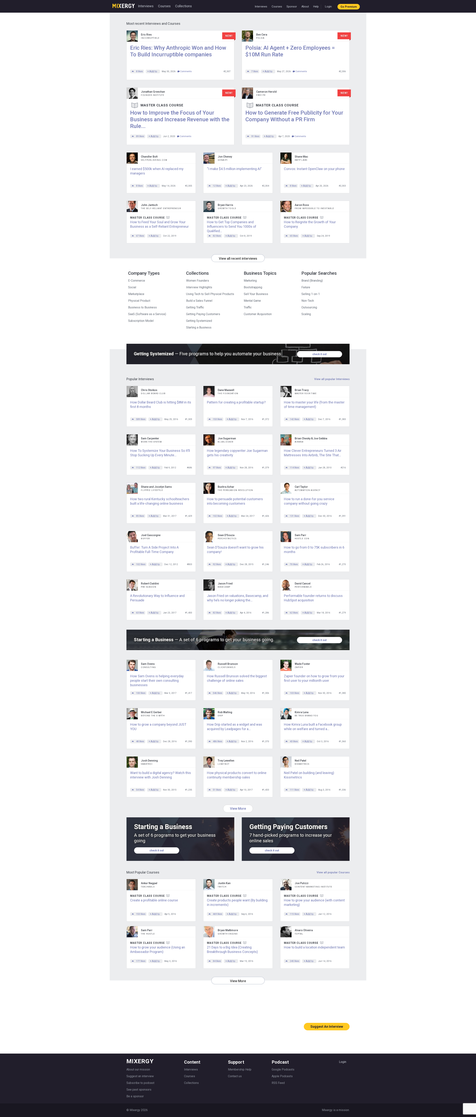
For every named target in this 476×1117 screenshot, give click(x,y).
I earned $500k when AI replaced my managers (157, 171)
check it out (319, 354)
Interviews (146, 6)
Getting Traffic (195, 307)
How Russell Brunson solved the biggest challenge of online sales (237, 678)
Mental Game (252, 300)
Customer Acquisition (258, 314)
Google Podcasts (283, 1069)
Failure (305, 287)
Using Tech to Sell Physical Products (210, 294)
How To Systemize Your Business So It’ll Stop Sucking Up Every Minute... (160, 453)
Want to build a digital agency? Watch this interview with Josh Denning (160, 775)
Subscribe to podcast (140, 1083)
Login (328, 6)
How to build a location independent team (314, 947)
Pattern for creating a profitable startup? (236, 402)
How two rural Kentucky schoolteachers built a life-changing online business (159, 501)
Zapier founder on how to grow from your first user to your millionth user (314, 678)
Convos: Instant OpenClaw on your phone (314, 169)
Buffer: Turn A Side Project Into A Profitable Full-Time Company (154, 549)
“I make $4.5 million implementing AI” (234, 169)
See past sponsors (138, 1089)
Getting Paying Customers (203, 314)
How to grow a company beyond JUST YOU (158, 726)
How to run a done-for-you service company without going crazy (309, 501)
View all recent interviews (238, 258)
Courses (164, 6)
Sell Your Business (256, 294)
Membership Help (239, 1069)
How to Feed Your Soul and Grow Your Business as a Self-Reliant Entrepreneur (159, 224)
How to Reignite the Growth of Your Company (310, 224)
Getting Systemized (199, 321)
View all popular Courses (333, 872)
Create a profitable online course (154, 900)
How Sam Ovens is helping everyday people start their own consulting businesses (157, 680)
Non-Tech (307, 300)
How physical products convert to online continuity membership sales (236, 775)
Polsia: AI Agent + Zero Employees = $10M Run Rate (290, 51)
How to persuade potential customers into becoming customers (235, 501)
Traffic (248, 307)
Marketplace (136, 294)
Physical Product (139, 300)
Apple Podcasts (282, 1076)
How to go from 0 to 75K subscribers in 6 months (314, 549)
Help (316, 6)
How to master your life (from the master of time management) (314, 404)
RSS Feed (278, 1083)
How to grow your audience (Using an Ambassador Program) (157, 949)
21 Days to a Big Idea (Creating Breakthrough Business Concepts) (232, 949)
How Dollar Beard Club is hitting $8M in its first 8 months (160, 404)
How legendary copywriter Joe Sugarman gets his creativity (237, 453)
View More (238, 808)
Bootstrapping (253, 287)
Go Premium (348, 6)
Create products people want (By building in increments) (237, 902)
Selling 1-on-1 (310, 294)
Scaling (306, 314)
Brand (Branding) (312, 280)
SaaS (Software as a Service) (147, 314)
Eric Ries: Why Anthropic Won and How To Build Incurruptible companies (178, 51)
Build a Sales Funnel (199, 300)
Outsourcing (309, 307)
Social (132, 287)
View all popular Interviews (332, 379)
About (305, 6)
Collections (183, 6)
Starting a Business (198, 327)
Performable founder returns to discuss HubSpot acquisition (313, 598)
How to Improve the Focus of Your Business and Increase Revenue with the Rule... (179, 119)
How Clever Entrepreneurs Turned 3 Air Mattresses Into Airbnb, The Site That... (312, 453)
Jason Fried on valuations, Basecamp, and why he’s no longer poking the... (237, 598)
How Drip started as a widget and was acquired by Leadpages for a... (234, 726)
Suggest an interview (140, 1076)
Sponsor (292, 6)
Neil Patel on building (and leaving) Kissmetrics (309, 775)
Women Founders (197, 280)
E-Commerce (136, 280)
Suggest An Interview (326, 1026)
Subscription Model (141, 321)
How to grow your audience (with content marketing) (314, 902)
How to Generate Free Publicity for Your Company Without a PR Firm (294, 116)
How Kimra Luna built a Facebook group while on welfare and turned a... (313, 726)
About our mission (138, 1069)
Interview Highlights (199, 287)
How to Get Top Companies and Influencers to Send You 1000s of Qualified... (231, 226)
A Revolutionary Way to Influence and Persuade (157, 598)
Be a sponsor (135, 1096)
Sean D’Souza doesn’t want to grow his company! (235, 549)
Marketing (250, 280)
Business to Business (142, 307)
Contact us (235, 1076)
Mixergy (123, 4)
